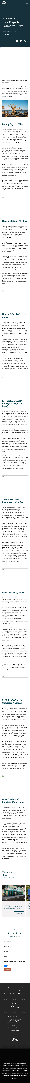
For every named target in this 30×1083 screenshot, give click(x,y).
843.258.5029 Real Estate (15, 1021)
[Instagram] (17, 1006)
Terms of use (15, 1055)
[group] (13, 901)
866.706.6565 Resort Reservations (15, 1023)
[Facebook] (12, 1006)
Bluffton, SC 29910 (15, 1020)
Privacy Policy (9, 1055)
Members (21, 1055)
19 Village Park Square (15, 1019)
